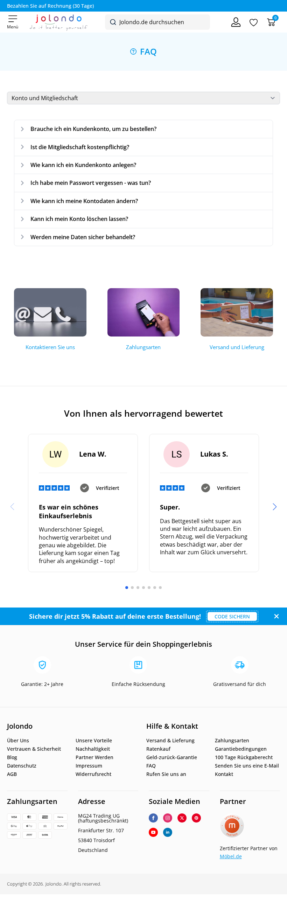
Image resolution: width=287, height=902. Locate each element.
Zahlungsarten (232, 740)
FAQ (151, 765)
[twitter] (182, 818)
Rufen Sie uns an (166, 774)
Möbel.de (231, 856)
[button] (274, 506)
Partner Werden (94, 757)
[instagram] (167, 818)
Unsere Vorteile (94, 740)
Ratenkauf (158, 749)
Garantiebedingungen (241, 749)
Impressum (89, 765)
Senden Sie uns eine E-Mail (247, 765)
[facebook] (153, 818)
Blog (12, 757)
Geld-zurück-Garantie (171, 757)
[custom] (196, 818)
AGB (12, 774)
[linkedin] (167, 832)
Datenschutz (21, 765)
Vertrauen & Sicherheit (34, 749)
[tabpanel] (143, 183)
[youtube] (153, 832)
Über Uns (18, 740)
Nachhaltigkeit (93, 749)
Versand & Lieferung (170, 740)
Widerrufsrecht (93, 774)
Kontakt (224, 774)
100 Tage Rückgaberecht (244, 757)
